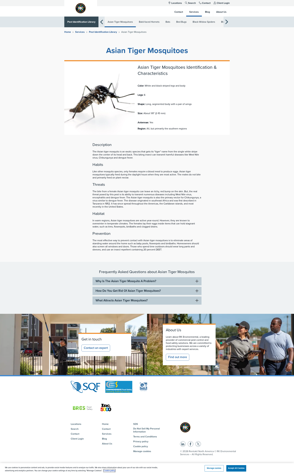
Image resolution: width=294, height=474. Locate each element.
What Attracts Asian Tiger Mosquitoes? (122, 300)
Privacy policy (140, 441)
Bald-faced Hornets (149, 21)
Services (80, 32)
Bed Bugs (181, 21)
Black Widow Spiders (204, 21)
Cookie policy (140, 446)
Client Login (223, 3)
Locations (176, 3)
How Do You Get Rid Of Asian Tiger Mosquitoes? (128, 291)
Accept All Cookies (236, 468)
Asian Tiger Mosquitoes (120, 21)
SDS (135, 424)
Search (192, 3)
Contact (206, 3)
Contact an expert (96, 348)
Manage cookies (142, 451)
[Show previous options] (101, 22)
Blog (104, 438)
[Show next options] (227, 22)
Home (67, 32)
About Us (107, 443)
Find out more (177, 357)
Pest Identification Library (81, 21)
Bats (168, 21)
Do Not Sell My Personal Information (146, 430)
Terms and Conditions (145, 436)
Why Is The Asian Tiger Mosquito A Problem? (126, 281)
